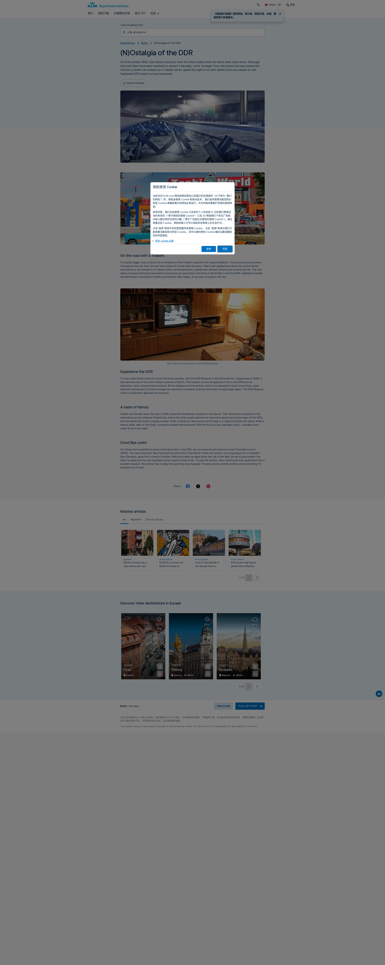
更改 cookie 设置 (164, 241)
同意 (225, 248)
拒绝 (208, 248)
